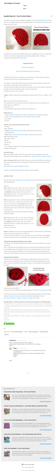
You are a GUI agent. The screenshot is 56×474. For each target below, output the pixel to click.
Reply (10, 360)
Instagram (30, 298)
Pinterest (13, 298)
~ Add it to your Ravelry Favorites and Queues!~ (28, 71)
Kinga (15, 348)
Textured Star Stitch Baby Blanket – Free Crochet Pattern (20, 420)
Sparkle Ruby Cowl (44, 20)
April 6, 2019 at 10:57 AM (21, 340)
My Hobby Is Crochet (12, 3)
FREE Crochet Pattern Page (43, 290)
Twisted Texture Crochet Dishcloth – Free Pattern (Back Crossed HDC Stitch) (25, 406)
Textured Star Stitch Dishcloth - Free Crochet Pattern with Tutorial (22, 434)
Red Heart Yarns (22, 58)
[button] (51, 16)
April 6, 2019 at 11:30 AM (21, 348)
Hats (26, 331)
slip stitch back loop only (16, 130)
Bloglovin (19, 298)
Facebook (8, 298)
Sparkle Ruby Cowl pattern (23, 180)
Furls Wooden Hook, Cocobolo (31, 116)
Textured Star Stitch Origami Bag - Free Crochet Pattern (20, 392)
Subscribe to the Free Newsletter (18, 296)
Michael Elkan (31, 467)
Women (6, 334)
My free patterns (33, 331)
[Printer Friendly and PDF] (9, 324)
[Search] (54, 4)
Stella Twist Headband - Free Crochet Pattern (17, 448)
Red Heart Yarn (44, 331)
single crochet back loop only (16, 134)
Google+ (25, 298)
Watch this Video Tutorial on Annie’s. (42, 156)
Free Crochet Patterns (17, 331)
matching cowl (32, 77)
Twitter (37, 298)
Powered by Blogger (28, 464)
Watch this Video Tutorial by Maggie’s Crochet (16, 166)
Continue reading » (46, 401)
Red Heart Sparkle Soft (16, 115)
